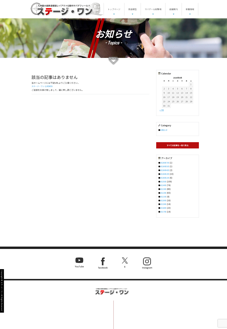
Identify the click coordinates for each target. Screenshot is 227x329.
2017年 (163, 211)
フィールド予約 (183, 304)
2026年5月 (164, 166)
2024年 (163, 185)
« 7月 (162, 110)
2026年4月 (164, 170)
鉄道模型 (132, 9)
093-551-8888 (82, 305)
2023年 (163, 189)
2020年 (163, 200)
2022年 (163, 193)
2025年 (163, 181)
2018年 (163, 208)
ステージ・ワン (2, 288)
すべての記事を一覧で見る (178, 145)
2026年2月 (164, 174)
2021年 (163, 196)
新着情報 (190, 9)
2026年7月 (164, 162)
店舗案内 (173, 9)
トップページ (114, 9)
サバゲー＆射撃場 (153, 9)
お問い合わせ (182, 311)
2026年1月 (164, 177)
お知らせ (163, 130)
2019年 (163, 204)
